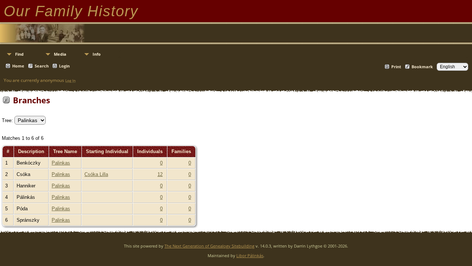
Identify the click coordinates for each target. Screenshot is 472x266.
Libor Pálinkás (249, 255)
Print (396, 66)
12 (160, 174)
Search (42, 66)
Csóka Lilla (96, 174)
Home (18, 66)
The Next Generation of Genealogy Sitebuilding (209, 246)
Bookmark (422, 66)
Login (64, 66)
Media (60, 54)
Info (97, 54)
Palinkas (61, 163)
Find (19, 54)
